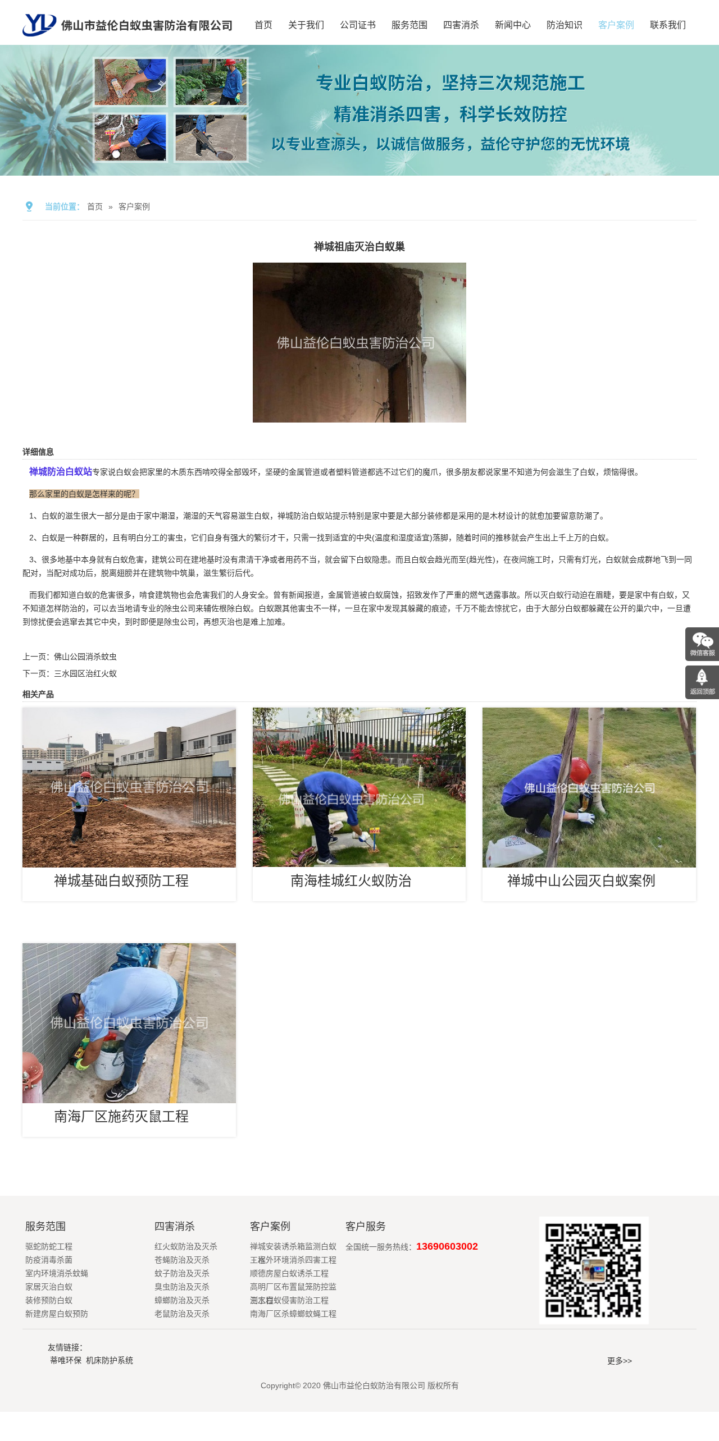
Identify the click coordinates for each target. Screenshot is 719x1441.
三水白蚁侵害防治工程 (289, 1300)
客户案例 (616, 25)
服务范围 (409, 25)
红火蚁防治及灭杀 (185, 1246)
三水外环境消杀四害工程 (293, 1259)
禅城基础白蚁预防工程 (121, 880)
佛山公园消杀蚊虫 (85, 656)
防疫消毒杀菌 (48, 1259)
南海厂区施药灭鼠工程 (121, 1116)
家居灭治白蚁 (48, 1286)
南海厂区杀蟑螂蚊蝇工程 (293, 1313)
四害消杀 (461, 25)
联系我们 (668, 25)
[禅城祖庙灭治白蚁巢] (359, 414)
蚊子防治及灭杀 (182, 1273)
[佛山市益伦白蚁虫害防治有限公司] (127, 40)
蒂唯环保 (65, 1360)
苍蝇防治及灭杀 (182, 1259)
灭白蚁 (552, 594)
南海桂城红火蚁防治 (351, 880)
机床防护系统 (109, 1360)
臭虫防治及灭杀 (182, 1286)
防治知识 (565, 25)
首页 (263, 25)
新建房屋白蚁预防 (56, 1313)
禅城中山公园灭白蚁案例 (581, 880)
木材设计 (505, 515)
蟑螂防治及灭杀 (182, 1300)
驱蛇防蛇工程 (48, 1246)
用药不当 (301, 559)
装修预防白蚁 (48, 1300)
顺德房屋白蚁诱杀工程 (289, 1273)
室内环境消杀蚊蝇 (56, 1273)
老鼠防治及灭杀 (182, 1313)
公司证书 (358, 25)
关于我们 (306, 25)
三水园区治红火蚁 (85, 673)
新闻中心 (513, 25)
